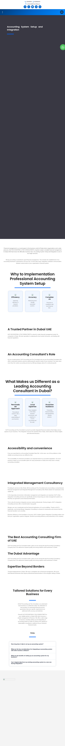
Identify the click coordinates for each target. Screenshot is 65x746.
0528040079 (37, 1)
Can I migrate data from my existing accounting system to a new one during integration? (31, 662)
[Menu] (62, 12)
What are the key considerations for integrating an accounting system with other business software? (31, 649)
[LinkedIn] (36, 6)
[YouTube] (32, 6)
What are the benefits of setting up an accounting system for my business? (30, 656)
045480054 (29, 1)
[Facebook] (25, 6)
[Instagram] (28, 6)
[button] (32, 644)
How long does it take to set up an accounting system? (27, 644)
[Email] (40, 6)
